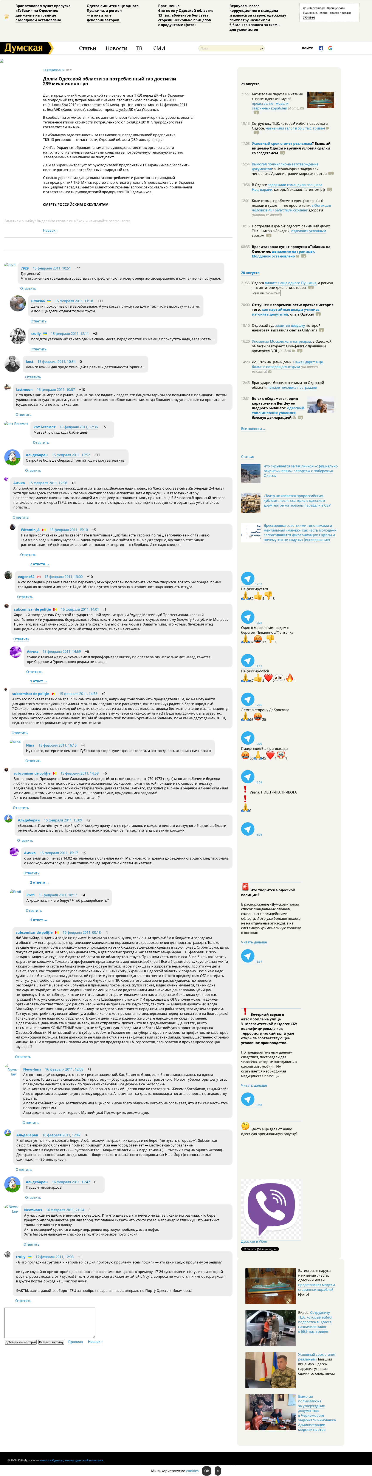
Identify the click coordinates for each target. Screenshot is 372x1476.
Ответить (28, 288)
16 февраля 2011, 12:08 (64, 1069)
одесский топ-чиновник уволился (278, 410)
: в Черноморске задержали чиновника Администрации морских (289, 171)
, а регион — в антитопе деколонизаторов (292, 285)
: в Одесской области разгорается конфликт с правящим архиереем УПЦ (292, 346)
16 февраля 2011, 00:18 (82, 932)
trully (36, 333)
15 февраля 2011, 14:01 (80, 609)
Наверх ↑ (50, 230)
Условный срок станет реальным (282, 143)
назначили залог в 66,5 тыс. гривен (295, 128)
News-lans (32, 1069)
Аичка (19, 483)
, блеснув (274, 415)
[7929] (10, 265)
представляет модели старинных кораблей (270, 106)
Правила (75, 1341)
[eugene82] (8, 578)
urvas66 (38, 301)
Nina (30, 745)
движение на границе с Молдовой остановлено (283, 254)
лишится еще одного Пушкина (290, 282)
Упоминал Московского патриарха (281, 341)
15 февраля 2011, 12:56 (48, 483)
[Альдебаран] (12, 464)
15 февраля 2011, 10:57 (56, 389)
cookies (192, 1470)
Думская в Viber (254, 1241)
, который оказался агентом (298, 189)
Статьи (87, 48)
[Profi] (15, 891)
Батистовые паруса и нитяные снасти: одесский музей (277, 96)
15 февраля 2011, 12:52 (71, 455)
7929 (25, 268)
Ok (206, 1470)
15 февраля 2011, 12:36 (79, 427)
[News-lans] (11, 1074)
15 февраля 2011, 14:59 (62, 651)
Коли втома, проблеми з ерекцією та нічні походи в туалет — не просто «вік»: (287, 203)
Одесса (258, 282)
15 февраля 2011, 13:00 (64, 576)
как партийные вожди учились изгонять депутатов (285, 312)
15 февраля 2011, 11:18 (74, 301)
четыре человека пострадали (292, 387)
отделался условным (308, 230)
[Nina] (15, 742)
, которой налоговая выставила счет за (286, 328)
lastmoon (24, 389)
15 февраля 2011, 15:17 (59, 852)
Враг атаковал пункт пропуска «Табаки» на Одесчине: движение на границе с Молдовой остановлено (43, 12)
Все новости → (253, 428)
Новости (116, 48)
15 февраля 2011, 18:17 (58, 895)
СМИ (159, 48)
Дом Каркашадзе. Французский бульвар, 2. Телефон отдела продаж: (327, 12)
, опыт (301, 314)
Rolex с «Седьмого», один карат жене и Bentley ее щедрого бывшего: (275, 403)
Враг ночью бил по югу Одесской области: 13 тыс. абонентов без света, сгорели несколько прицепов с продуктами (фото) (185, 15)
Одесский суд (263, 325)
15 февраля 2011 (53, 70)
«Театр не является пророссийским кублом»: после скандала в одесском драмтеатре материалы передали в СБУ (297, 500)
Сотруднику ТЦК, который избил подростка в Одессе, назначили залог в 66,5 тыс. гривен (315, 1322)
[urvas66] (18, 310)
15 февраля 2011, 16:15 (58, 745)
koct (29, 361)
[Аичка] (6, 479)
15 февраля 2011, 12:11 (70, 333)
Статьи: (247, 456)
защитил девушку (290, 325)
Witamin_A (30, 529)
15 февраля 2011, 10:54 (56, 361)
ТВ (139, 48)
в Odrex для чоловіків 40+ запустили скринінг (291, 208)
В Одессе (260, 184)
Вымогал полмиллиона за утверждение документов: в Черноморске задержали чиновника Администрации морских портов (317, 1413)
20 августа (250, 272)
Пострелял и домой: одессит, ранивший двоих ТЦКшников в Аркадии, (291, 228)
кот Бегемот (45, 427)
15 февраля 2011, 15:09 (63, 820)
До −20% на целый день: (272, 362)
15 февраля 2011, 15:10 (69, 529)
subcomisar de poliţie (32, 609)
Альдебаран (37, 455)
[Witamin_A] (13, 528)
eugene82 (26, 576)
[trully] (18, 342)
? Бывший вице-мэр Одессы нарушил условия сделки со (291, 148)
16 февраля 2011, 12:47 (61, 1135)
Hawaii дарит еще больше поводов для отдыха (287, 364)
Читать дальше (254, 942)
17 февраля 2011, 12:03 (55, 1256)
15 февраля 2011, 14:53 (78, 693)
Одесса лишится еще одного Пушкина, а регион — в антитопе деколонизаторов (113, 12)
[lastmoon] (7, 389)
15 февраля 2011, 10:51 (52, 268)
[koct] (12, 370)
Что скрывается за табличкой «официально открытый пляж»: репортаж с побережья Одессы (301, 471)
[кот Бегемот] (16, 423)
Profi (30, 895)
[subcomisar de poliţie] (6, 606)
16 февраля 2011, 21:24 (65, 1210)
